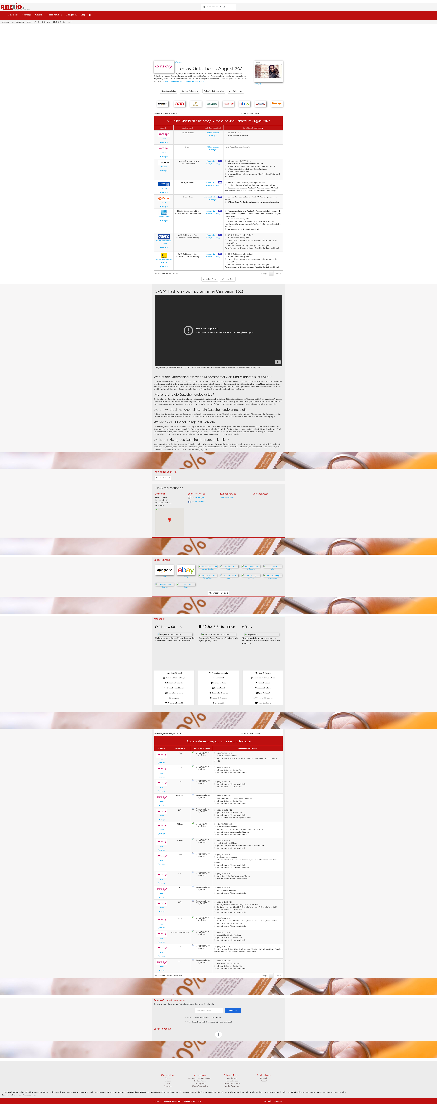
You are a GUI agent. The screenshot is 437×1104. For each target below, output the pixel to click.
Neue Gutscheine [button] (168, 91)
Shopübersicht (232, 1078)
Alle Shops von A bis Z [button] (218, 593)
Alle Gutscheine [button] (235, 91)
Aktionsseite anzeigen (210, 162)
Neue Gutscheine (232, 1081)
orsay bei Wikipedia (198, 497)
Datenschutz (268, 1101)
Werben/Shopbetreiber (200, 1086)
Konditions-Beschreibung (253, 127)
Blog (83, 14)
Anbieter (163, 127)
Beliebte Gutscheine (232, 1086)
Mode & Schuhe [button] (163, 478)
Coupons (39, 14)
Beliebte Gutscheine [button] (189, 91)
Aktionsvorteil (187, 127)
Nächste (278, 273)
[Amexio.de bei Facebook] (90, 15)
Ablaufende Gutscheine (231, 1083)
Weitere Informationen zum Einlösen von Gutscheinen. (184, 81)
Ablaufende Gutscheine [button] (214, 91)
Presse (168, 1083)
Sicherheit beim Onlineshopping (199, 1078)
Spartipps (26, 14)
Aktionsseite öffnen (211, 197)
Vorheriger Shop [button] (209, 279)
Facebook (263, 1078)
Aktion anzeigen (213, 132)
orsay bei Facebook (198, 501)
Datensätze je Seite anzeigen (165, 113)
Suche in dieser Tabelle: (250, 113)
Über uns (168, 1078)
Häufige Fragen (200, 1081)
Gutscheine (13, 14)
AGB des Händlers (227, 497)
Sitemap (168, 1081)
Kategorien (71, 14)
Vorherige (263, 273)
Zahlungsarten (200, 1083)
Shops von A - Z (54, 14)
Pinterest (264, 1081)
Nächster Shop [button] (228, 279)
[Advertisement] (218, 44)
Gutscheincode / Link (213, 127)
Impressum (168, 1086)
